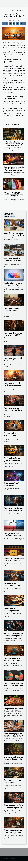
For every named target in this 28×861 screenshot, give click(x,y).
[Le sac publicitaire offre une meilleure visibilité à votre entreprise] (13, 184)
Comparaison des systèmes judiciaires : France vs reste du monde (13, 536)
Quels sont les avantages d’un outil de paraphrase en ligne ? (13, 435)
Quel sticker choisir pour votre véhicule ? (13, 459)
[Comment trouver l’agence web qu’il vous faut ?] (14, 400)
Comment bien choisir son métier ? (13, 359)
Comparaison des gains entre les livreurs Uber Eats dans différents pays (13, 686)
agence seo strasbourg (16, 65)
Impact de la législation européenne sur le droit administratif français (14, 235)
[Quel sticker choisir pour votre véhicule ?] (14, 450)
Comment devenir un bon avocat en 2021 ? (13, 334)
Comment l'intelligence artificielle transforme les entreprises (13, 510)
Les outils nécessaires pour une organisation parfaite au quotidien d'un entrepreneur (13, 833)
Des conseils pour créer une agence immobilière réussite (14, 782)
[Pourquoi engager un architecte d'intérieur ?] (14, 725)
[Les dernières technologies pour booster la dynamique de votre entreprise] (14, 600)
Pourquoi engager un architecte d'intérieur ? (13, 735)
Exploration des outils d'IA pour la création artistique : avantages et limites (14, 286)
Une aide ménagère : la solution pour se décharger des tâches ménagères (14, 143)
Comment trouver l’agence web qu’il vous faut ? (13, 410)
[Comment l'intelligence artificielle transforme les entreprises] (14, 500)
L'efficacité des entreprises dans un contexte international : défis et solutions (13, 586)
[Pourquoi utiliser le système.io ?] (14, 475)
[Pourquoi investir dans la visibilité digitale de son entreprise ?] (14, 797)
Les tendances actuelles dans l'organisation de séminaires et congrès (14, 560)
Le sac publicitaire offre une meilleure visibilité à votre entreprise (14, 194)
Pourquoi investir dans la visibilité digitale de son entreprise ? (13, 807)
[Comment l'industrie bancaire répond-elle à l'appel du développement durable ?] (14, 300)
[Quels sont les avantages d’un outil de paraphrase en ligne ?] (14, 425)
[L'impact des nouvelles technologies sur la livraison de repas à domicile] (14, 700)
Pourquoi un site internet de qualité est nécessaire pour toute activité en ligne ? (14, 168)
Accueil (2, 10)
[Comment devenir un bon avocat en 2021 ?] (14, 325)
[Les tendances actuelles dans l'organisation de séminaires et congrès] (14, 550)
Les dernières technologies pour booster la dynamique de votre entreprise (13, 611)
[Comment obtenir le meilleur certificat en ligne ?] (14, 375)
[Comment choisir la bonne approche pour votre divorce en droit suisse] (14, 250)
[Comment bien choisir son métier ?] (14, 350)
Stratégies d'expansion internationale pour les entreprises (13, 635)
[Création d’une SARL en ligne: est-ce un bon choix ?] (14, 650)
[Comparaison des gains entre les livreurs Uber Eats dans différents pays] (14, 675)
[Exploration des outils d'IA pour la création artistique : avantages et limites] (14, 275)
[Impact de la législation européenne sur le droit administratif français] (14, 225)
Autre (7, 10)
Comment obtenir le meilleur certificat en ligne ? (12, 385)
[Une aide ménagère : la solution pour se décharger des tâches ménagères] (13, 134)
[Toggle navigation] (3, 2)
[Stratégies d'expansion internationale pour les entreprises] (14, 625)
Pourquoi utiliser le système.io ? (12, 484)
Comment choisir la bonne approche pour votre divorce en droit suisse (13, 261)
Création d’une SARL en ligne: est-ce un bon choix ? (13, 660)
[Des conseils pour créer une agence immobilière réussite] (14, 772)
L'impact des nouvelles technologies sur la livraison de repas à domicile (13, 711)
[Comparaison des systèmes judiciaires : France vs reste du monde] (14, 525)
